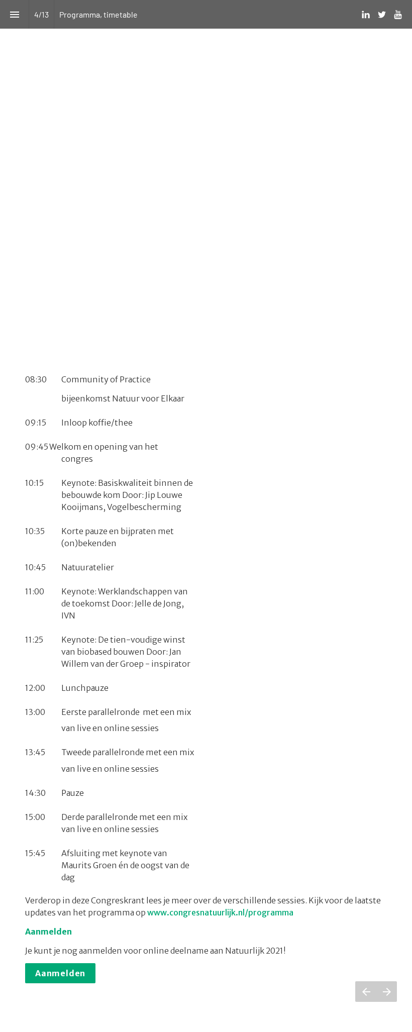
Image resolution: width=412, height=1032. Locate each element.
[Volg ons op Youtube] (398, 15)
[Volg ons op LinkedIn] (366, 15)
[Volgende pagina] (386, 991)
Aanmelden (60, 973)
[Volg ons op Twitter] (382, 15)
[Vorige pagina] (365, 991)
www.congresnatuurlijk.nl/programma (221, 912)
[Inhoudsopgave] (14, 14)
